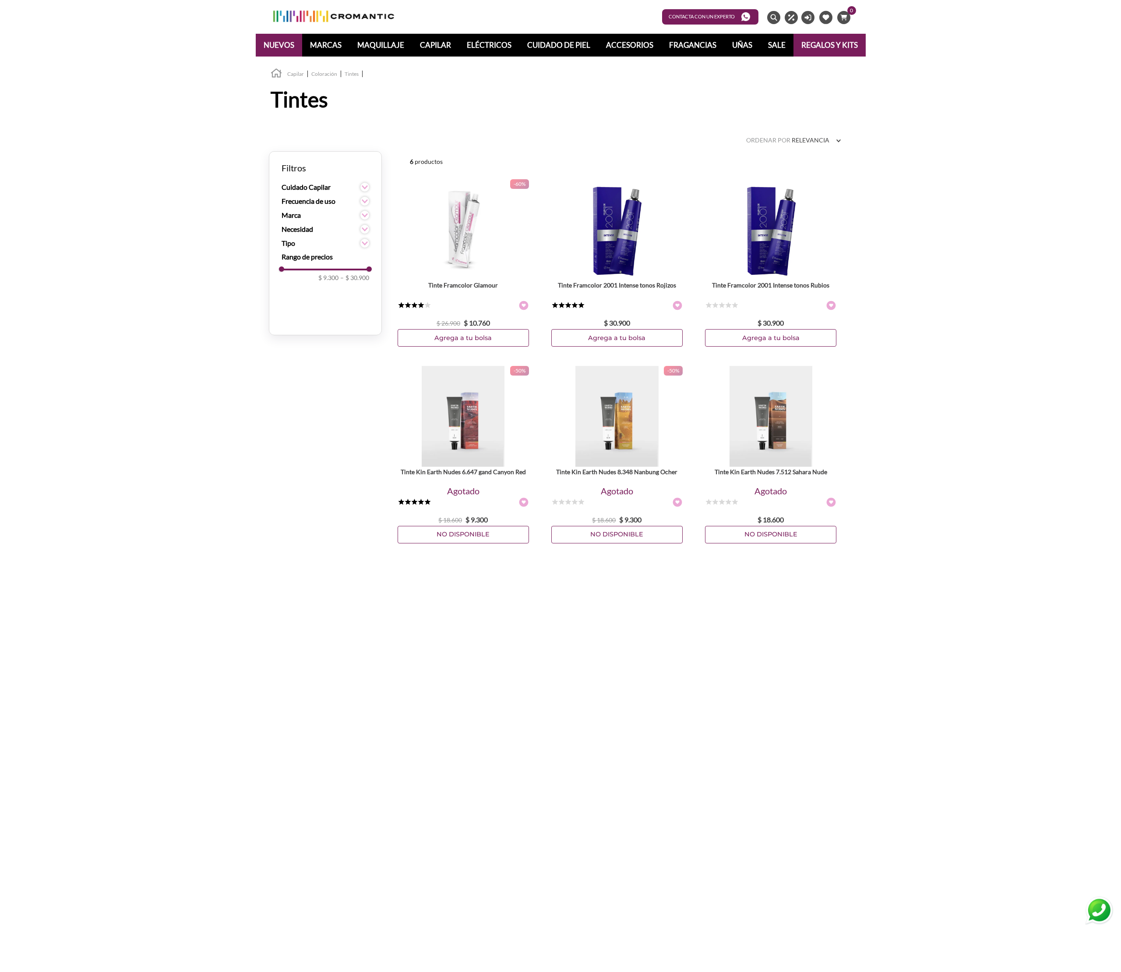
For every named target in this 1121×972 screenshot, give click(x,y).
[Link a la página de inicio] (276, 74)
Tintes (352, 74)
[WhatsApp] (1099, 910)
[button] (325, 187)
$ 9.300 (328, 277)
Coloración (324, 74)
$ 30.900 (354, 277)
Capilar (295, 74)
